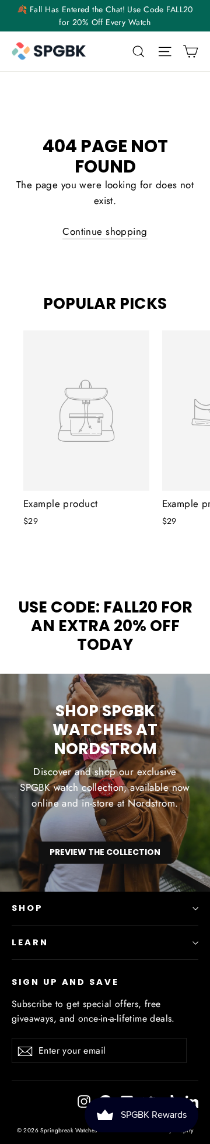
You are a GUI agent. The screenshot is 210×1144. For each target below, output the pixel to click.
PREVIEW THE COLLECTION (105, 852)
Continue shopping (104, 231)
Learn (30, 942)
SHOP (27, 908)
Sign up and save (65, 982)
